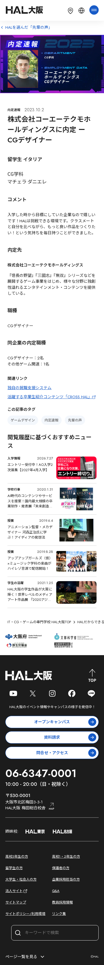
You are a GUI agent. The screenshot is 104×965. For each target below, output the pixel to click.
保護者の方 (60, 867)
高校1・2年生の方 (66, 856)
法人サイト (14, 890)
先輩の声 (75, 420)
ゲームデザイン (23, 420)
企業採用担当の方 (66, 879)
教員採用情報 (62, 902)
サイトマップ (15, 902)
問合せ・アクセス (52, 753)
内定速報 (51, 420)
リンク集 (59, 913)
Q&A (55, 890)
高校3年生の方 (16, 856)
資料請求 (52, 737)
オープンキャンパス (52, 722)
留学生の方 (14, 867)
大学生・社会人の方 (21, 879)
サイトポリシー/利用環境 (25, 913)
